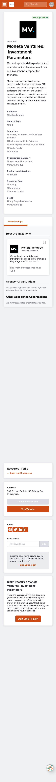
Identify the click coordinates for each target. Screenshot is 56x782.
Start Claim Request (28, 619)
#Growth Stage (14, 204)
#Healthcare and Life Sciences (22, 141)
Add (44, 544)
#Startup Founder (15, 115)
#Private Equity (14, 148)
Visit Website (28, 509)
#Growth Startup (15, 165)
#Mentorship (13, 188)
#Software (12, 174)
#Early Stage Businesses (19, 201)
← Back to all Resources (19, 473)
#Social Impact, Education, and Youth (26, 144)
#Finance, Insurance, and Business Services (25, 136)
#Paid (10, 125)
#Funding (12, 184)
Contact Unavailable (28, 501)
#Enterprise (13, 151)
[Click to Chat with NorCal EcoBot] (50, 767)
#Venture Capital (15, 191)
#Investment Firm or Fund (19, 161)
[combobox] (35, 4)
